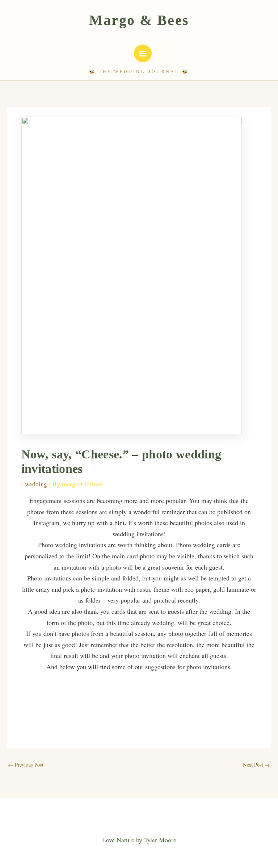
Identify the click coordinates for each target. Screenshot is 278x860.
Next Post (256, 764)
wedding (36, 483)
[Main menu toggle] (143, 53)
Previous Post (25, 764)
